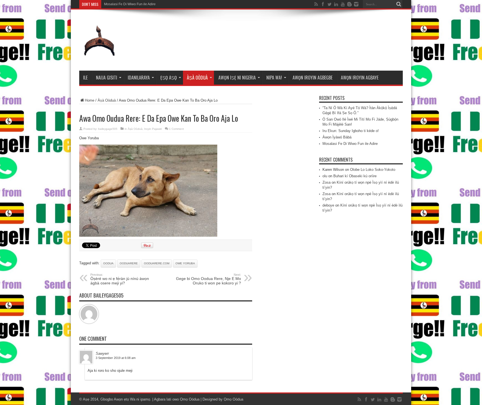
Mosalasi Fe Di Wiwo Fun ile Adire (130, 4)
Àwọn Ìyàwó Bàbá (336, 137)
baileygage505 (107, 128)
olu (324, 176)
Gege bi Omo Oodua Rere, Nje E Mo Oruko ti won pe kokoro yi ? (208, 279)
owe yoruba (185, 263)
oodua (108, 263)
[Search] (398, 4)
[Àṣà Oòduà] (99, 56)
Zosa (326, 182)
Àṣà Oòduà (197, 77)
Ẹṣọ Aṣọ (168, 77)
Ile (85, 77)
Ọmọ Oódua (190, 399)
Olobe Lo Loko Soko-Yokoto (372, 169)
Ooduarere (129, 263)
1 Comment (176, 128)
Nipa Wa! (274, 77)
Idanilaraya (139, 77)
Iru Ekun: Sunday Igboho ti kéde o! (350, 131)
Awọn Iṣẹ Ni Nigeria (237, 77)
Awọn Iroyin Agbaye (360, 77)
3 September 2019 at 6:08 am (116, 358)
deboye (328, 205)
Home (89, 100)
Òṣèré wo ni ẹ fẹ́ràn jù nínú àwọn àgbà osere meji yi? (119, 279)
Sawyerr (102, 353)
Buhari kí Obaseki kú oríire (355, 176)
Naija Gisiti (106, 77)
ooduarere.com (156, 263)
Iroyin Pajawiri (153, 128)
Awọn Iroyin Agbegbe (312, 77)
